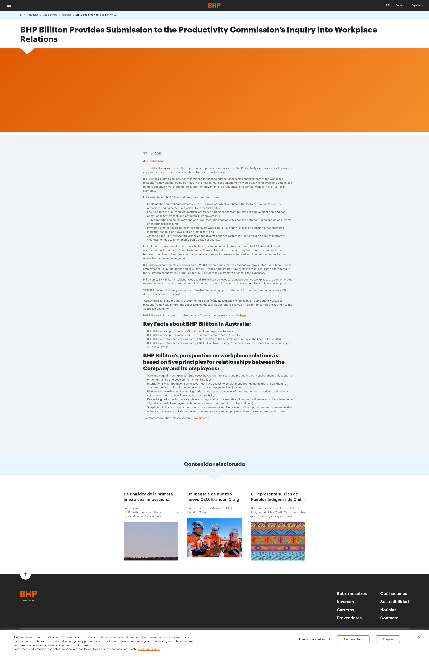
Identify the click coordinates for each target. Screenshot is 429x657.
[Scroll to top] (25, 574)
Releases (66, 15)
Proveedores (349, 617)
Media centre (50, 15)
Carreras (345, 609)
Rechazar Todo (353, 639)
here (243, 315)
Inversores (347, 601)
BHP (22, 15)
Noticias (33, 15)
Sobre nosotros (352, 593)
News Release (200, 418)
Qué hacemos (393, 593)
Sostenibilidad (394, 601)
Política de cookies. (149, 649)
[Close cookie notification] (418, 636)
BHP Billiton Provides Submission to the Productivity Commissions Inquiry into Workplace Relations (96, 15)
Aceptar (388, 639)
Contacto (401, 5)
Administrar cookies (312, 639)
